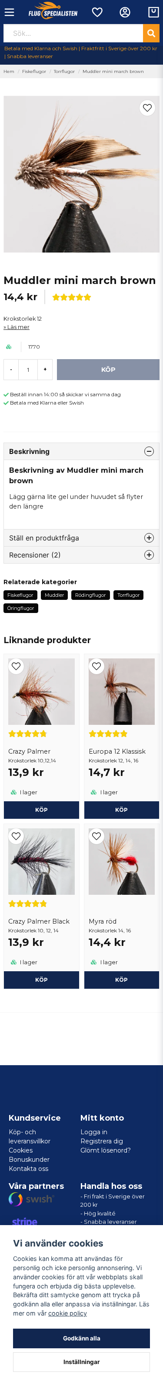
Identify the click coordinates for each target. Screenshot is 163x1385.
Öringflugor (20, 608)
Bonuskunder (29, 1159)
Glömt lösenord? (105, 1150)
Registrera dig (101, 1141)
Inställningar (81, 1361)
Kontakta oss (28, 1169)
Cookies (21, 1150)
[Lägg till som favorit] (96, 12)
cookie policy (67, 1313)
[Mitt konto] (125, 12)
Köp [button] (41, 810)
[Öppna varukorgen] (153, 12)
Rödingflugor (90, 595)
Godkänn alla (81, 1338)
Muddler (54, 595)
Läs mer (18, 327)
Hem (8, 71)
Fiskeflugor (34, 71)
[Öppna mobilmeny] (9, 12)
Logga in (93, 1132)
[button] (147, 108)
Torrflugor (64, 71)
